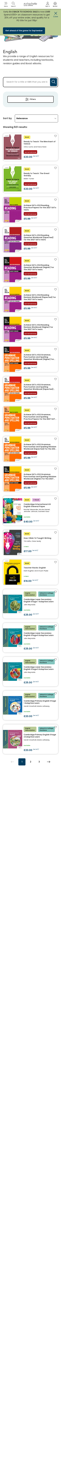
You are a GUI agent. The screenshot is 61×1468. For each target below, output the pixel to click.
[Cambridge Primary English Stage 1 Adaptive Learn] (30, 705)
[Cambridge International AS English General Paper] (30, 510)
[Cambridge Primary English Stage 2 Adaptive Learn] (30, 739)
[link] (47, 4)
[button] (6, 4)
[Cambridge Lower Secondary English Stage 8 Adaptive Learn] (30, 637)
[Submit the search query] (53, 82)
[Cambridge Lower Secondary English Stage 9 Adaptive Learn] (30, 671)
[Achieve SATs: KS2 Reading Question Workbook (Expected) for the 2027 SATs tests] (30, 239)
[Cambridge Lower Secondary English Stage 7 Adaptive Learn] (30, 604)
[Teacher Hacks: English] (30, 572)
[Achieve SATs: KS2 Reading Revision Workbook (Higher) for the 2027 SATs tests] (30, 329)
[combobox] (36, 118)
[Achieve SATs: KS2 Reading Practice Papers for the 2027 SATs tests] (30, 210)
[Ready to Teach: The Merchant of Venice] (30, 147)
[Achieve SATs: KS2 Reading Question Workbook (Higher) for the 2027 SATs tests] (30, 269)
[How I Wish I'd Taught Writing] (30, 542)
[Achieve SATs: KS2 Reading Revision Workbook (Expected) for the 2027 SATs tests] (30, 299)
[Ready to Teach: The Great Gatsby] (30, 179)
